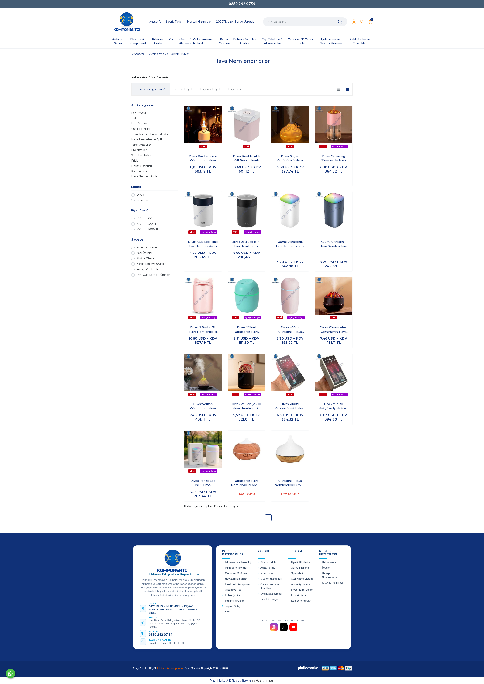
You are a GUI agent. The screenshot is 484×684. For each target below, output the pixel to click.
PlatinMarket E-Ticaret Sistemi (230, 680)
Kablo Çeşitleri (233, 595)
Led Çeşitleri (139, 123)
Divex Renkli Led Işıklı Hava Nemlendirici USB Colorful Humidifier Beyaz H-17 (203, 483)
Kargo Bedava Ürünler (151, 264)
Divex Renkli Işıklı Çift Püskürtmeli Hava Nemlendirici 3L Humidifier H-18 (246, 158)
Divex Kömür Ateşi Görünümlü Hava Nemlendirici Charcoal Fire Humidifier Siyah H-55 (333, 330)
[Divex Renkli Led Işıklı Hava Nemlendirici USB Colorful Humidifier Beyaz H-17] (203, 453)
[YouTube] (293, 627)
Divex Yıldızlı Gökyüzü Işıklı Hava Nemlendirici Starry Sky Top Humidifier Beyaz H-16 (333, 406)
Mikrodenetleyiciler (236, 567)
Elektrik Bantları (141, 166)
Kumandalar (139, 171)
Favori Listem (299, 595)
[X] (284, 627)
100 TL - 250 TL (147, 218)
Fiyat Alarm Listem (302, 589)
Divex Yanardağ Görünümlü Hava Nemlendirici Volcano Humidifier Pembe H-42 (333, 158)
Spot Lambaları (141, 155)
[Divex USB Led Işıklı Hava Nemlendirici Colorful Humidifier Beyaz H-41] (203, 213)
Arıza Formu (267, 567)
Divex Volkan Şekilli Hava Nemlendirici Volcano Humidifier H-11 (246, 406)
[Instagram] (274, 627)
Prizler (135, 160)
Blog (227, 611)
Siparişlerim (298, 573)
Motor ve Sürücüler (236, 573)
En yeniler (234, 89)
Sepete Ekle (203, 179)
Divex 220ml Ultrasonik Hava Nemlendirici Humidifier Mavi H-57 (246, 330)
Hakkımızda (329, 562)
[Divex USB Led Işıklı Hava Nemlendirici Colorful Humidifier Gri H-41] (246, 213)
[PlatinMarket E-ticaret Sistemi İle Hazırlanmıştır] (309, 668)
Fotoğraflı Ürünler (148, 269)
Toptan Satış (232, 606)
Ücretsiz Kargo (269, 599)
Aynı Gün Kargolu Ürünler (153, 275)
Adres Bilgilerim (300, 567)
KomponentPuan (301, 600)
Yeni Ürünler (144, 253)
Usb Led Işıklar (140, 129)
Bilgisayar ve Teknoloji (238, 562)
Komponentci (146, 200)
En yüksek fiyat (210, 89)
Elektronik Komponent (238, 584)
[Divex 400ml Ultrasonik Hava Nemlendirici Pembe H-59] (290, 299)
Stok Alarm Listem (302, 578)
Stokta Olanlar (146, 258)
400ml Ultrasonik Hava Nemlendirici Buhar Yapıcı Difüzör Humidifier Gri (333, 244)
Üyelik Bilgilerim (300, 562)
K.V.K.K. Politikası (332, 582)
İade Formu (267, 573)
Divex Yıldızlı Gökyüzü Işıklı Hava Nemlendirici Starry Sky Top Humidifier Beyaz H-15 (290, 406)
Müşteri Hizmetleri (271, 578)
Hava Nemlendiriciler (145, 176)
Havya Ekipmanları (236, 578)
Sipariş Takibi (268, 562)
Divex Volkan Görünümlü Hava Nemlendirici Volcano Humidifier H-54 (203, 406)
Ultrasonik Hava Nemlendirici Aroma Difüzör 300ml (290, 483)
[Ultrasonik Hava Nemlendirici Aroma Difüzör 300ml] (290, 453)
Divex (140, 194)
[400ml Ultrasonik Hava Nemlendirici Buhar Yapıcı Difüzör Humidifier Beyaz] (290, 213)
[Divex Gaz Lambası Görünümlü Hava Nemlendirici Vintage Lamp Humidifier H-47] (203, 128)
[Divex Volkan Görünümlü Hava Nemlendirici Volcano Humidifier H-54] (203, 376)
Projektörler (139, 150)
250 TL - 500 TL (147, 223)
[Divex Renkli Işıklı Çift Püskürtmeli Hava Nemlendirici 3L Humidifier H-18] (246, 128)
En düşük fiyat (183, 89)
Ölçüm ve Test (233, 589)
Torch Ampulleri (141, 144)
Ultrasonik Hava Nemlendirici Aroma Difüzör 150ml (246, 483)
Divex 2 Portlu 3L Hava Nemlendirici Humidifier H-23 (203, 330)
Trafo (134, 118)
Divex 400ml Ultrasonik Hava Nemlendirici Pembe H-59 (290, 330)
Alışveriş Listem (300, 584)
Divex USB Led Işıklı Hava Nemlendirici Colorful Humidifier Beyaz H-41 (203, 244)
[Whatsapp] (10, 673)
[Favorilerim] (362, 21)
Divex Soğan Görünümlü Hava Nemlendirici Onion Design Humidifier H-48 (290, 158)
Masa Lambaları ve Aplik (147, 139)
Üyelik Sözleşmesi (271, 593)
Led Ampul (138, 113)
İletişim (326, 567)
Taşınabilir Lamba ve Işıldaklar (150, 134)
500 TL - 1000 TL (148, 229)
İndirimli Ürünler (147, 247)
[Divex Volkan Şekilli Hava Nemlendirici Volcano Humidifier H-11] (246, 376)
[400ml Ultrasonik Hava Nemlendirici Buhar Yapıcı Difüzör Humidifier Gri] (334, 213)
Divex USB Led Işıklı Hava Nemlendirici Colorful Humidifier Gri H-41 (246, 244)
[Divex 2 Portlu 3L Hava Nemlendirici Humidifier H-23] (203, 299)
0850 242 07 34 (160, 635)
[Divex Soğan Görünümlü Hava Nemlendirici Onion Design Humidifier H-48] (290, 128)
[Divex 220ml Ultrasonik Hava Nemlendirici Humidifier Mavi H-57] (246, 299)
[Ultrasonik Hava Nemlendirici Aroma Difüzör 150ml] (246, 453)
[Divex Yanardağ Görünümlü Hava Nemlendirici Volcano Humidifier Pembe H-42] (334, 128)
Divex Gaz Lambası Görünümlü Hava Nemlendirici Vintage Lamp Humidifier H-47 (203, 158)
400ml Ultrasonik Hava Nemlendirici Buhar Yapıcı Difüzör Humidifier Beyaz (290, 244)
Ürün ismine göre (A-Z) (151, 89)
